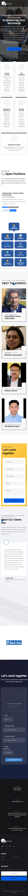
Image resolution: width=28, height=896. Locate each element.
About (2, 857)
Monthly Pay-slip (21, 109)
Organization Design (14, 145)
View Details (6, 210)
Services (16, 857)
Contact (3, 859)
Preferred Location (10, 736)
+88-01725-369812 (17, 788)
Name (6, 715)
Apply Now (13, 210)
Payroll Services (6, 74)
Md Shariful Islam (12, 426)
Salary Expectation (6, 747)
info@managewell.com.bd (17, 801)
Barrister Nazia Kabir (13, 355)
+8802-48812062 (17, 789)
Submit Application (14, 760)
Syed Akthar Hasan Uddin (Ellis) (12, 317)
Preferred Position (9, 726)
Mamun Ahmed (11, 391)
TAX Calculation (21, 74)
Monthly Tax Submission (6, 109)
